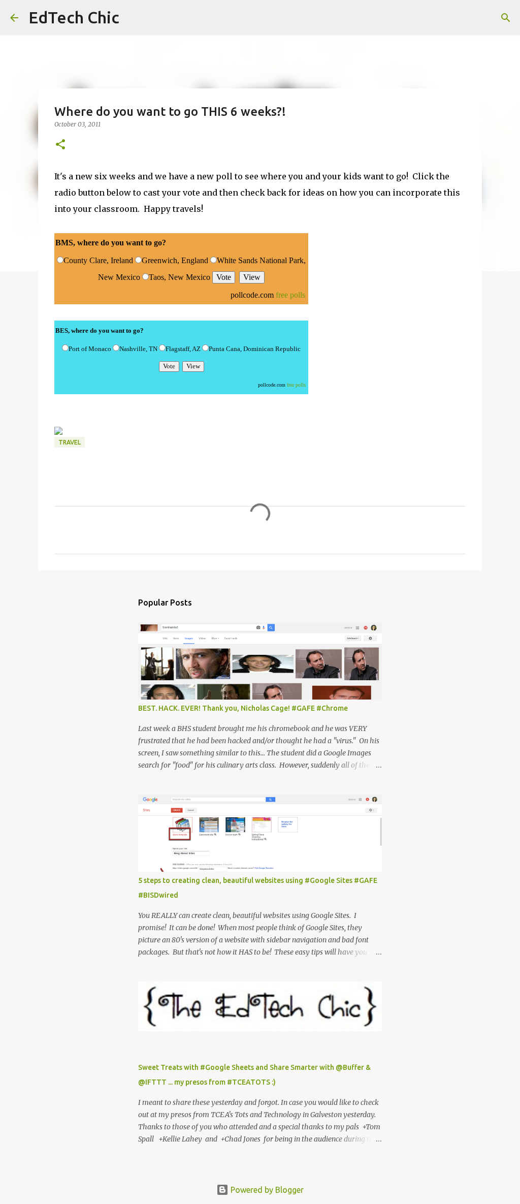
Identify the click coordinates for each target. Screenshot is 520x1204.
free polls (290, 295)
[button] (60, 145)
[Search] (133, 18)
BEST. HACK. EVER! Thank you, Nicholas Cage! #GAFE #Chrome (243, 708)
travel (69, 442)
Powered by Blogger (266, 1189)
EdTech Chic (73, 17)
